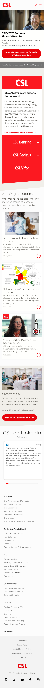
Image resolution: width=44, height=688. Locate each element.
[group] (24, 460)
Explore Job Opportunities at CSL (19, 417)
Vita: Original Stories (12, 504)
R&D (6, 555)
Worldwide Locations (13, 511)
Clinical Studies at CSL (13, 573)
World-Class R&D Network (15, 566)
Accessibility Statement (22, 653)
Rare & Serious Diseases (14, 533)
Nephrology (9, 540)
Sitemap (22, 657)
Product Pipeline (11, 569)
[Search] (36, 5)
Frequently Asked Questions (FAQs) (19, 521)
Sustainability (10, 584)
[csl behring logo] (22, 666)
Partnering (8, 576)
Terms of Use (22, 641)
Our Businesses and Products (19, 133)
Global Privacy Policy (22, 649)
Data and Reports (11, 595)
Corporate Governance (13, 515)
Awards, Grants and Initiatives (16, 562)
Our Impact (9, 518)
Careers (7, 603)
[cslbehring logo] (7, 5)
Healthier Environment (13, 592)
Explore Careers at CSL (13, 607)
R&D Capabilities (11, 559)
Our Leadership (10, 508)
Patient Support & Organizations (17, 547)
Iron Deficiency (10, 537)
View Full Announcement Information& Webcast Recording (21, 53)
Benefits (7, 614)
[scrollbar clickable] (7, 483)
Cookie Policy (22, 645)
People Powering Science (14, 624)
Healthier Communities (14, 588)
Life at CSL (8, 610)
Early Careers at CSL (12, 617)
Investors (8, 632)
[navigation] (40, 5)
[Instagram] (38, 679)
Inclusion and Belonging (14, 621)
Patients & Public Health (15, 529)
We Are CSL (9, 497)
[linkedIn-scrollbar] (22, 483)
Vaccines (7, 544)
